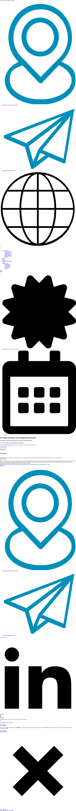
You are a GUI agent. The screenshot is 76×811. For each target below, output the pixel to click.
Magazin (4, 260)
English (5, 810)
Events (3, 259)
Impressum (43, 464)
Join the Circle (5, 263)
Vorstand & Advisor (13, 464)
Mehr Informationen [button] (4, 731)
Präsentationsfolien (3, 446)
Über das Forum (5, 250)
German (5, 809)
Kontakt (39, 464)
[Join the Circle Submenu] (8, 263)
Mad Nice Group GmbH (7, 722)
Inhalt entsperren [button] (3, 730)
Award (3, 262)
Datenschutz (47, 464)
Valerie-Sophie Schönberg (7, 444)
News (3, 257)
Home (1, 464)
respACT (7, 442)
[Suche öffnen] (1, 271)
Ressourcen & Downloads (7, 261)
